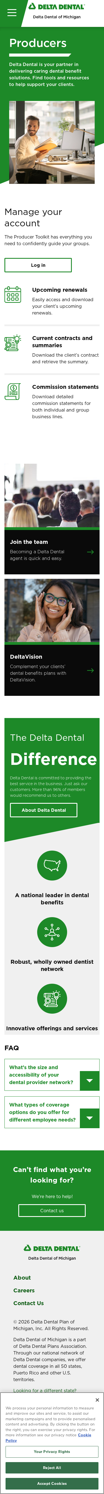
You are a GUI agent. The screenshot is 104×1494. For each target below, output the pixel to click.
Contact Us (28, 1303)
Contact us (52, 1211)
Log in (38, 265)
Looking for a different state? (45, 1391)
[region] (52, 1443)
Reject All (52, 1467)
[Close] (97, 1400)
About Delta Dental (44, 810)
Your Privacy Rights (52, 1451)
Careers (24, 1290)
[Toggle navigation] (10, 13)
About (22, 1278)
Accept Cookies (52, 1483)
